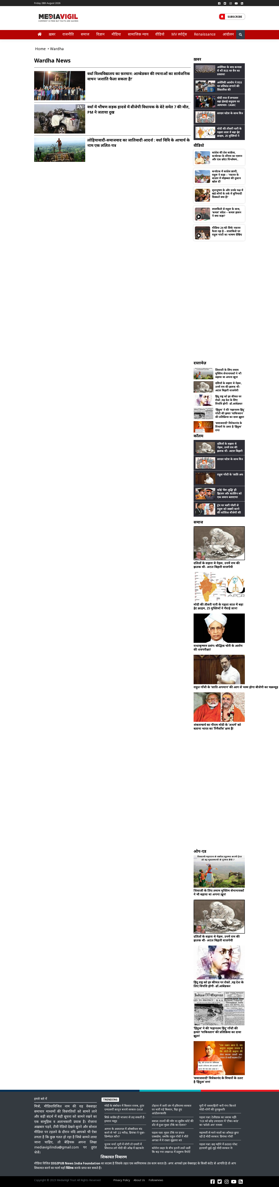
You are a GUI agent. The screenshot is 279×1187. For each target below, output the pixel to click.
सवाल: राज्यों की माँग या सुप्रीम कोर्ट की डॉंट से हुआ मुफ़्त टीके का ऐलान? (172, 1123)
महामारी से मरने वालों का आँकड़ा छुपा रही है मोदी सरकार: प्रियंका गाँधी (219, 1134)
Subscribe (235, 16)
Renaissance (205, 34)
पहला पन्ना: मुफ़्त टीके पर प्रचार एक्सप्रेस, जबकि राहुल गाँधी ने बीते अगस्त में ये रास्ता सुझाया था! (170, 1136)
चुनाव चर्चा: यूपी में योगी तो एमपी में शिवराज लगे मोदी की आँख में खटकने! (124, 1146)
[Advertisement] (219, 300)
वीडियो (159, 34)
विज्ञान (100, 34)
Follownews (156, 1180)
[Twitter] (225, 3)
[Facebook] (219, 3)
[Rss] (242, 3)
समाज (85, 34)
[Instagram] (230, 3)
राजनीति (68, 34)
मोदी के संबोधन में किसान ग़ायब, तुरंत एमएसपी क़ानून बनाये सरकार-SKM (124, 1107)
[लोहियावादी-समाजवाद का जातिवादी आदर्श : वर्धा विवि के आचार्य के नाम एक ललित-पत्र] (59, 149)
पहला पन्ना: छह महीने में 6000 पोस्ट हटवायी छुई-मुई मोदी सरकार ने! (218, 1146)
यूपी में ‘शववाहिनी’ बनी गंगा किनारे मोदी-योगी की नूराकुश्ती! (217, 1107)
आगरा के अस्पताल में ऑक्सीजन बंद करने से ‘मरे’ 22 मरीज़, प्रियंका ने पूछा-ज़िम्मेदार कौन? (124, 1132)
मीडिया (116, 34)
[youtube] (236, 3)
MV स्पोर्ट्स (179, 34)
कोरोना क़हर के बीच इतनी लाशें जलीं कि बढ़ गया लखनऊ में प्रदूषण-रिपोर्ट (171, 1150)
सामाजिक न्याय (138, 34)
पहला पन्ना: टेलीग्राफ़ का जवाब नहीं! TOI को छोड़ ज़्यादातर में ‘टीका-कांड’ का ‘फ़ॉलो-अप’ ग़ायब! (219, 1121)
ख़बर (52, 34)
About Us (139, 1180)
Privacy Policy (121, 1180)
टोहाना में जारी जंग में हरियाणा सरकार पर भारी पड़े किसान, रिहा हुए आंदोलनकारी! (171, 1109)
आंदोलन (228, 34)
